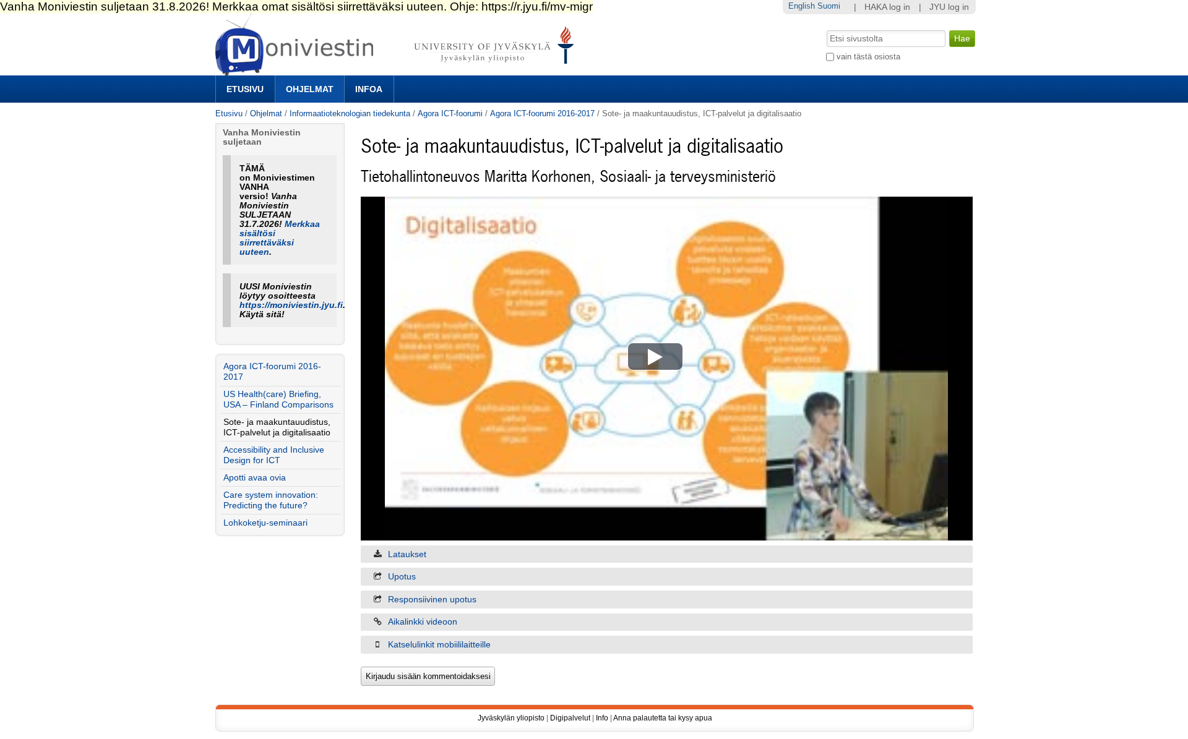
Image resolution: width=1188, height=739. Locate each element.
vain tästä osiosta (868, 56)
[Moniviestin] (398, 70)
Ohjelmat (310, 89)
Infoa (368, 89)
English (801, 6)
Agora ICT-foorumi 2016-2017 (542, 113)
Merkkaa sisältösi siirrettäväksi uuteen (279, 238)
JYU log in (949, 7)
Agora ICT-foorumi (450, 113)
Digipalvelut (570, 718)
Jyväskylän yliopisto (511, 718)
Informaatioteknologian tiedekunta (350, 113)
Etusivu (245, 89)
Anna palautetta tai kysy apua (662, 718)
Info (602, 718)
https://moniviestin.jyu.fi (291, 305)
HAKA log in (887, 7)
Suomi (828, 6)
